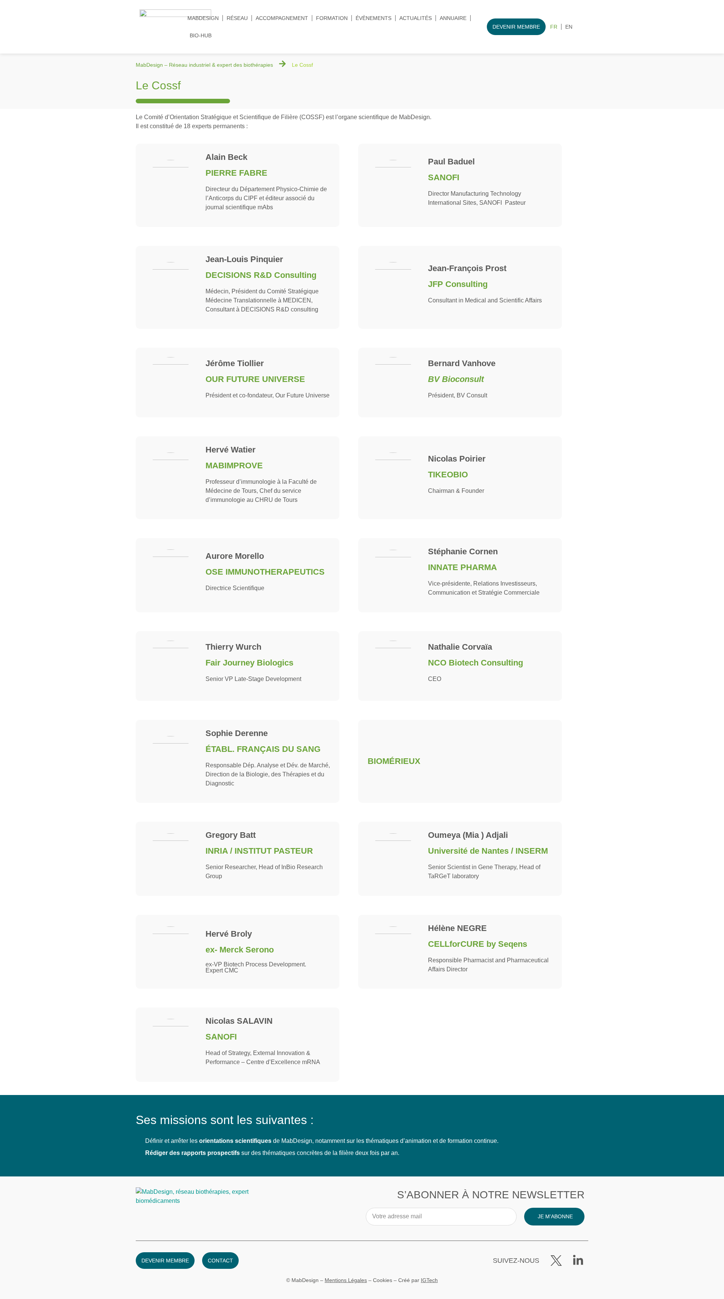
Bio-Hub (201, 35)
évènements (373, 18)
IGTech (429, 1280)
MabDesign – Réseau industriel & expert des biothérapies (204, 65)
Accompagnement (282, 18)
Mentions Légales (346, 1280)
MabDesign (203, 18)
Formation (332, 18)
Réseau (237, 18)
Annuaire (453, 18)
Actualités (415, 18)
